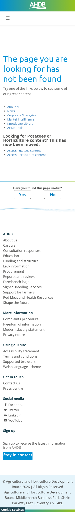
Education (11, 256)
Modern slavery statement (24, 329)
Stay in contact (17, 454)
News (11, 111)
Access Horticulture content (26, 155)
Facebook (15, 405)
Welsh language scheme (22, 366)
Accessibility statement (21, 351)
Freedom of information (22, 324)
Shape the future (16, 302)
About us (10, 240)
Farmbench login (16, 282)
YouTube (15, 420)
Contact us (11, 383)
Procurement (13, 271)
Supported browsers (19, 361)
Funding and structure (20, 261)
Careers (9, 245)
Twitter (13, 410)
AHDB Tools (15, 128)
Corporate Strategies (21, 115)
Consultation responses (22, 250)
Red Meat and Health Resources (28, 297)
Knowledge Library (20, 124)
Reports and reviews (19, 276)
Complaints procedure (21, 319)
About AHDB (15, 107)
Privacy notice (14, 334)
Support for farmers (19, 292)
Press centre (13, 388)
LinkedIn (14, 415)
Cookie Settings (12, 510)
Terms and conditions (20, 356)
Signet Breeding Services (22, 287)
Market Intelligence (20, 119)
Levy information (16, 266)
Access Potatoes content (24, 151)
